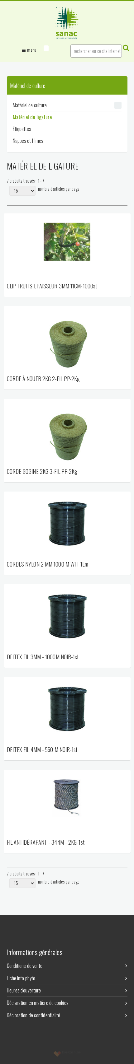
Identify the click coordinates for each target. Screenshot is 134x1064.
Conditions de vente (25, 965)
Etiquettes (22, 129)
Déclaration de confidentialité (33, 1015)
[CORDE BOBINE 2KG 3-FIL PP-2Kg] (67, 433)
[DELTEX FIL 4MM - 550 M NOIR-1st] (67, 711)
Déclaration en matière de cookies (38, 1002)
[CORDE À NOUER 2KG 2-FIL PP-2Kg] (67, 340)
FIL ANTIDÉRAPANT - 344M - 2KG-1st (45, 842)
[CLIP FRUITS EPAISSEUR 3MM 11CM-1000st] (67, 248)
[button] (46, 48)
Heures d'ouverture (24, 990)
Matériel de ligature (32, 117)
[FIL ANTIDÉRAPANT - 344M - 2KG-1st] (67, 804)
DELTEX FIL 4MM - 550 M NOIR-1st (42, 750)
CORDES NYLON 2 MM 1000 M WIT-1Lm (47, 564)
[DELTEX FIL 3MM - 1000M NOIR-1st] (67, 618)
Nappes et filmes (28, 140)
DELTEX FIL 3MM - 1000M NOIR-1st (43, 657)
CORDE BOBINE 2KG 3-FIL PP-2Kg (42, 471)
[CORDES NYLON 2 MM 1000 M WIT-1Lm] (67, 526)
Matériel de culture (30, 105)
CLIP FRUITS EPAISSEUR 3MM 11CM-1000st (52, 286)
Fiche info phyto (21, 978)
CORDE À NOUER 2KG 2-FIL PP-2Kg (43, 379)
